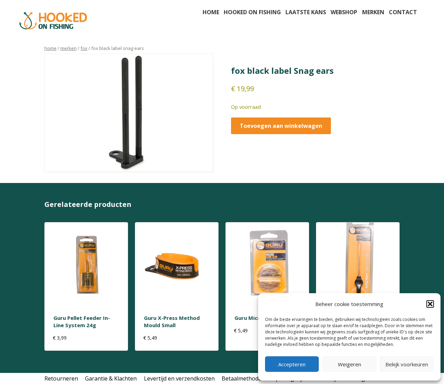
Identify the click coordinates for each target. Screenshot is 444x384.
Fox (83, 48)
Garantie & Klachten (111, 378)
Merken (373, 12)
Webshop (344, 12)
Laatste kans (305, 12)
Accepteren (292, 364)
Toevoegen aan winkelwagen (281, 126)
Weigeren (349, 364)
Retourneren (61, 378)
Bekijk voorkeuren (406, 364)
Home (211, 12)
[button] (430, 303)
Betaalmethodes (243, 378)
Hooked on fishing (252, 12)
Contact (403, 12)
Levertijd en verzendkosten (179, 378)
